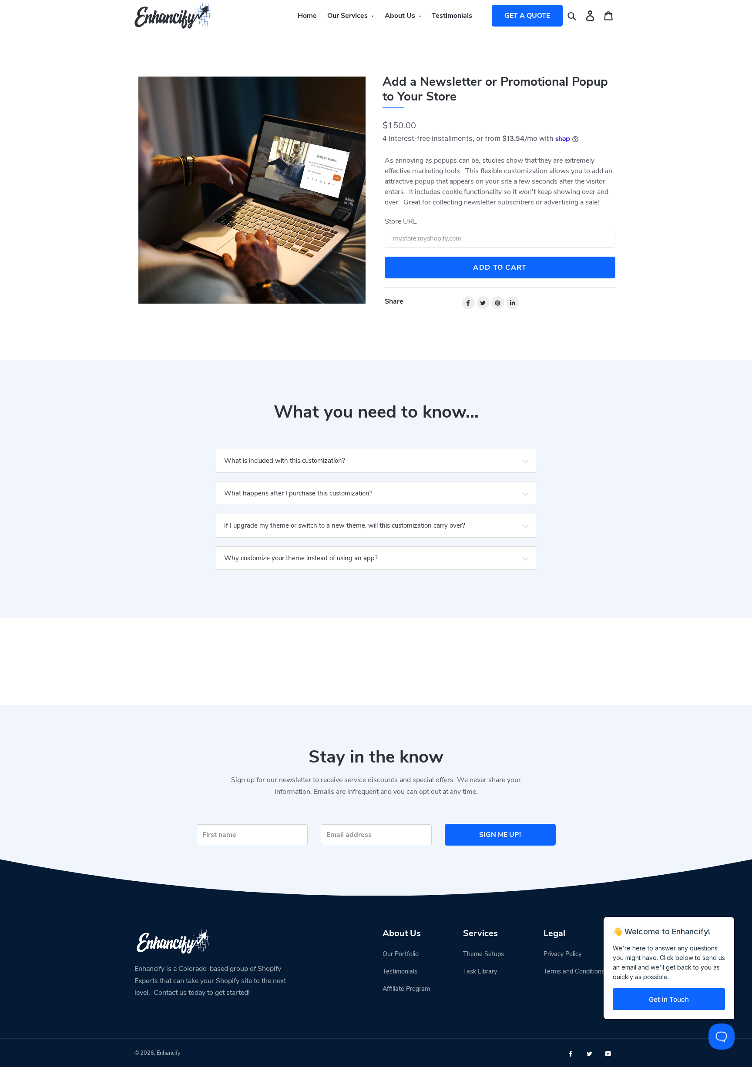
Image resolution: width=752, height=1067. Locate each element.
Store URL (401, 221)
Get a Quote (527, 15)
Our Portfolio (401, 954)
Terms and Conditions (574, 971)
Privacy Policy (562, 954)
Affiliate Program (406, 988)
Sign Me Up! (500, 835)
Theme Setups (483, 954)
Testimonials (400, 971)
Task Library (480, 971)
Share (394, 301)
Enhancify (169, 1053)
